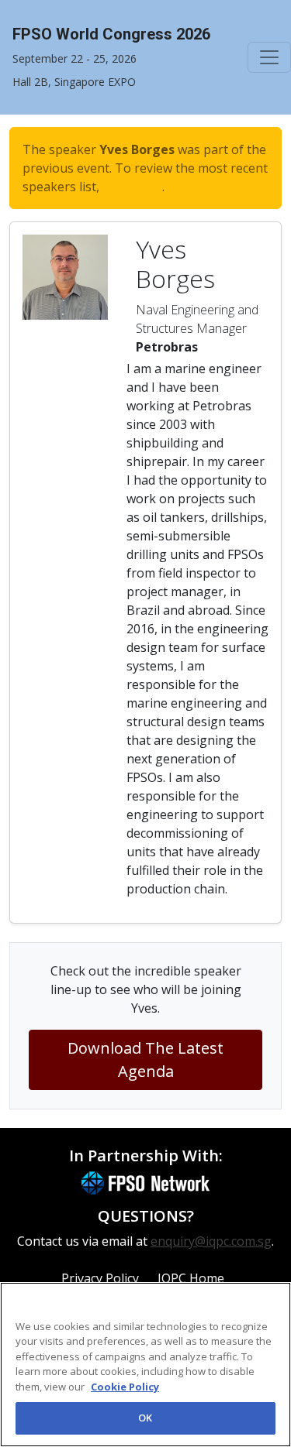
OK (145, 1418)
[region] (145, 1364)
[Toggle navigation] (269, 57)
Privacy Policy (100, 1278)
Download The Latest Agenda (145, 1059)
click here (132, 186)
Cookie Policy (125, 1387)
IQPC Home (191, 1278)
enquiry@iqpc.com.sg (211, 1241)
